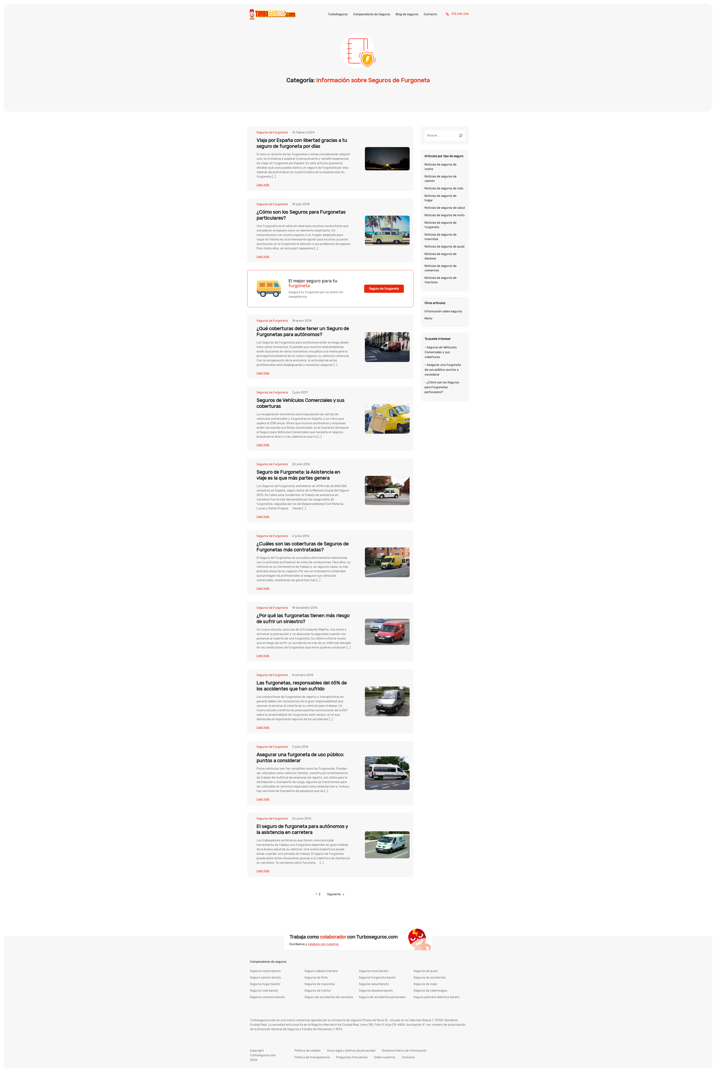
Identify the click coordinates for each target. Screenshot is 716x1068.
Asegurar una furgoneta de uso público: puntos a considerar (443, 369)
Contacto (430, 14)
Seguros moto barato (373, 971)
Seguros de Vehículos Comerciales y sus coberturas (441, 352)
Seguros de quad (425, 971)
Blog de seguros (407, 14)
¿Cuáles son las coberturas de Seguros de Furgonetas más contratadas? (303, 547)
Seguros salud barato (374, 984)
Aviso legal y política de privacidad (351, 1050)
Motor (429, 318)
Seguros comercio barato (267, 997)
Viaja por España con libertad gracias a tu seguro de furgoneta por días (302, 143)
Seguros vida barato (264, 990)
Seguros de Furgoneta (272, 132)
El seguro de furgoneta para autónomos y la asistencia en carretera (302, 829)
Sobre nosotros (384, 1057)
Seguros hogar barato (265, 984)
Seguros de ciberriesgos (430, 990)
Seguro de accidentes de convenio (328, 997)
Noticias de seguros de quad (444, 246)
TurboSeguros (338, 14)
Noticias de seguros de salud (445, 207)
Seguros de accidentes (430, 977)
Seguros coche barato (265, 971)
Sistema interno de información (404, 1050)
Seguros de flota (316, 977)
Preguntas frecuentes (352, 1057)
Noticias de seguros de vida (444, 188)
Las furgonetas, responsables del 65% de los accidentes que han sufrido (302, 686)
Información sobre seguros (443, 311)
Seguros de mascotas (319, 984)
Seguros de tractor (317, 990)
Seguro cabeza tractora (321, 971)
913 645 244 (460, 14)
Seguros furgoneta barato (377, 977)
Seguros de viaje (425, 984)
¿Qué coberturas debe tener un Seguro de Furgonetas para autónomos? (303, 331)
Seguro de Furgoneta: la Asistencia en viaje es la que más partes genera (298, 475)
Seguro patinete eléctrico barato (436, 997)
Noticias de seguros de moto (444, 215)
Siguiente (334, 894)
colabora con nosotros (323, 944)
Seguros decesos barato (376, 990)
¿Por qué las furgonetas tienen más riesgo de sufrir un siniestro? (303, 618)
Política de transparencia (312, 1057)
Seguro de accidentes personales (382, 997)
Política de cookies (308, 1050)
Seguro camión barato (265, 977)
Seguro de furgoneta (384, 288)
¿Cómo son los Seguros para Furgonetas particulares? (442, 387)
